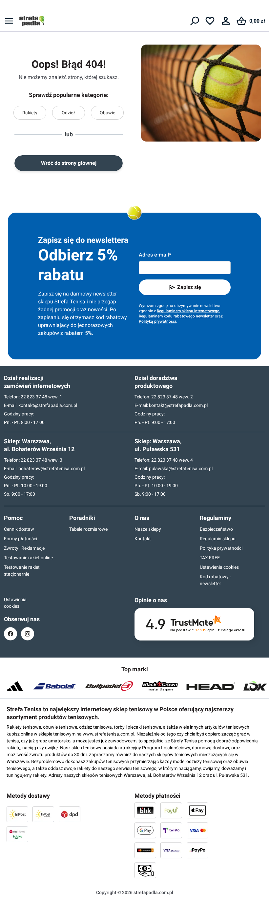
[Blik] (145, 810)
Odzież (68, 112)
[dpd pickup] (17, 834)
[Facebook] (10, 634)
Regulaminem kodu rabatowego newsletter (176, 316)
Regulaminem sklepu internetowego (188, 311)
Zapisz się (189, 287)
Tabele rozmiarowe (88, 529)
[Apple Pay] (197, 810)
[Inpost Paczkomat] (43, 814)
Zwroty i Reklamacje (24, 548)
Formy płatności (20, 538)
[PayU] (171, 810)
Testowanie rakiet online (28, 557)
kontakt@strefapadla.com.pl (47, 405)
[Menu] (9, 21)
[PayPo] (197, 850)
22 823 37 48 (34, 396)
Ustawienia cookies (219, 567)
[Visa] (197, 830)
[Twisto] (171, 830)
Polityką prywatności (157, 321)
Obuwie (107, 112)
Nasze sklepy (147, 529)
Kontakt (142, 538)
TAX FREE (210, 557)
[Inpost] (17, 814)
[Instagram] (27, 634)
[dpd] (69, 814)
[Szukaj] (194, 21)
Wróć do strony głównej (68, 163)
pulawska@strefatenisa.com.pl (181, 468)
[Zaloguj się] (225, 21)
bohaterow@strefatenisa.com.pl (51, 468)
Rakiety (29, 112)
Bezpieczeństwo (216, 529)
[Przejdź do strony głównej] (31, 21)
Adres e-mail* (155, 255)
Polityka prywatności (221, 548)
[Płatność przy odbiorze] (145, 870)
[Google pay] (145, 830)
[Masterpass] (145, 850)
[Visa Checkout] (171, 850)
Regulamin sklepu (218, 538)
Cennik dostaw (19, 529)
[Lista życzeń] (210, 20)
